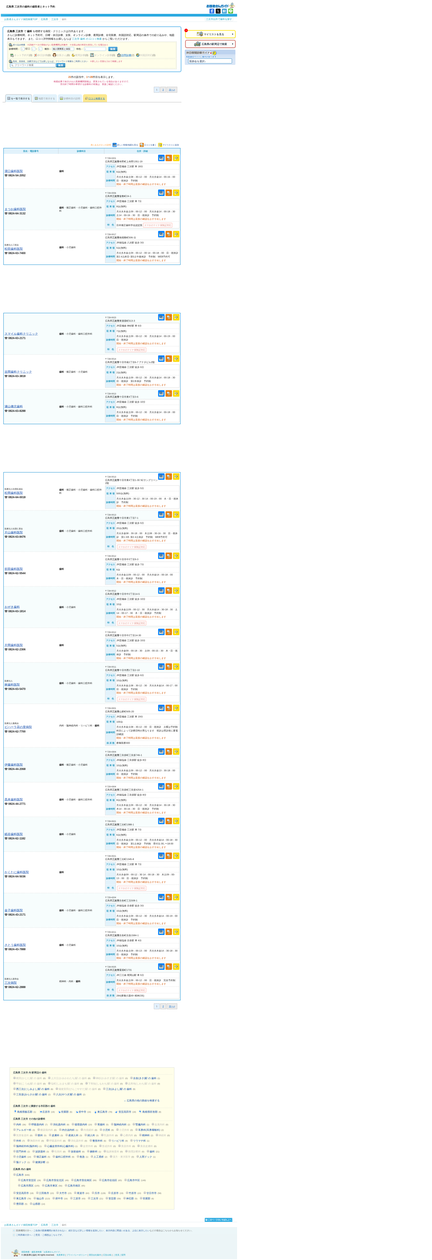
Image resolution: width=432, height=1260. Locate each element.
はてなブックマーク (224, 11)
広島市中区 (136, 1180)
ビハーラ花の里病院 (18, 727)
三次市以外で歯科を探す (219, 19)
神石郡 (131, 1198)
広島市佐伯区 (112, 1180)
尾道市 (83, 1193)
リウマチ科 (141, 1140)
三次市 (97, 1198)
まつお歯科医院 (15, 209)
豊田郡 (21, 1203)
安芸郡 (115, 1198)
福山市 (43, 1198)
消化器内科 (61, 1124)
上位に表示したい (141, 1230)
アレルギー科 (25, 1129)
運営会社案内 (95, 1255)
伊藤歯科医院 (14, 764)
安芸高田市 (127, 1111)
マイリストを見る (214, 34)
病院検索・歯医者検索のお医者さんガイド (220, 5)
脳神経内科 (122, 1124)
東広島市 (104, 1111)
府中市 (85, 1111)
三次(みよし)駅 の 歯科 (120, 1089)
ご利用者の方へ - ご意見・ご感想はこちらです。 (40, 1235)
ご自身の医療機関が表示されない (49, 1230)
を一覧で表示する (20, 98)
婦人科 (93, 1135)
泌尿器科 (42, 1151)
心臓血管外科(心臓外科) (62, 1146)
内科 (21, 1124)
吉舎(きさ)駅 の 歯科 (146, 1078)
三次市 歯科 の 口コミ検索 (87, 38)
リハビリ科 (120, 1140)
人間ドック (147, 1156)
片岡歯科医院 (14, 645)
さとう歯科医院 (15, 945)
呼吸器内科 (39, 1124)
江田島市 (46, 1193)
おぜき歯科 (12, 607)
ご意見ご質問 (119, 1255)
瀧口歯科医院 (14, 171)
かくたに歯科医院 (17, 872)
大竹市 (65, 1193)
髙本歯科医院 (14, 799)
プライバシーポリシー (77, 1255)
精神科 (147, 1135)
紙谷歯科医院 (14, 834)
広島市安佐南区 (85, 1180)
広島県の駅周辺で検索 (214, 44)
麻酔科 (95, 1151)
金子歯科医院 (14, 910)
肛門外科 (23, 1151)
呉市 (100, 1193)
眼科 (42, 1135)
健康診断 (42, 1162)
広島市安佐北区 (57, 1180)
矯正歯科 (43, 1156)
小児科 (108, 1129)
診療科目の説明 (72, 98)
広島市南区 (76, 1185)
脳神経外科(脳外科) (29, 1146)
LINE (230, 11)
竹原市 (135, 1193)
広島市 (23, 1174)
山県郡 (39, 1203)
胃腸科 (103, 1124)
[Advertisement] (92, 289)
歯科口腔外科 (65, 1156)
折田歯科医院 (14, 569)
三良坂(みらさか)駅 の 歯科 (33, 1094)
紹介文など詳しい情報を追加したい (86, 1230)
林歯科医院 (12, 684)
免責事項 (61, 1255)
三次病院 (11, 982)
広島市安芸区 (31, 1180)
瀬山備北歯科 (14, 406)
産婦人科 (75, 1135)
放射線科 (78, 1151)
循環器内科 (83, 1124)
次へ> (172, 89)
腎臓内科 (142, 1124)
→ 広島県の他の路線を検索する (142, 1100)
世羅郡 (66, 1111)
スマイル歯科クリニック (21, 333)
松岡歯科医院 (14, 493)
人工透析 (100, 1156)
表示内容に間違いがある (118, 1230)
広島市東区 (53, 1185)
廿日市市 (153, 1193)
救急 (84, 1156)
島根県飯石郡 (26, 1111)
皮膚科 (57, 1135)
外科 (20, 1140)
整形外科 (99, 1140)
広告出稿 (107, 1255)
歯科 (154, 1151)
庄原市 (48, 1111)
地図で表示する (46, 98)
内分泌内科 (70, 1129)
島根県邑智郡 (151, 1111)
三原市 (79, 1198)
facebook (211, 11)
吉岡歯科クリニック (18, 371)
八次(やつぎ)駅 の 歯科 (70, 1094)
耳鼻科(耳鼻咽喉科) (151, 1129)
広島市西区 (30, 1185)
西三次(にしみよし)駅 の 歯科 (34, 1089)
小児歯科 (23, 1156)
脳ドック (23, 1162)
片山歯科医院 (14, 532)
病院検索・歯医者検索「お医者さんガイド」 (41, 1252)
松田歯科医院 (14, 249)
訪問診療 (126, 55)
